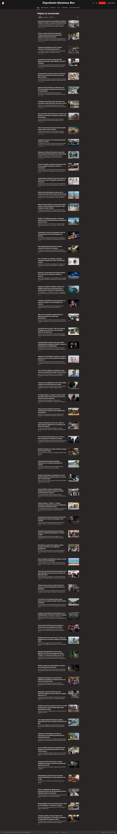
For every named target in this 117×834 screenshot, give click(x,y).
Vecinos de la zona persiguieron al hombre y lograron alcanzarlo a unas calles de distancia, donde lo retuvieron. (51, 629)
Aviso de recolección (27, 832)
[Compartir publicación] (96, 3)
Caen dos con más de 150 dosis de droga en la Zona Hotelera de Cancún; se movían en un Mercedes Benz (52, 573)
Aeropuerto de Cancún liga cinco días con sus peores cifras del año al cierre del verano (52, 102)
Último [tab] (40, 17)
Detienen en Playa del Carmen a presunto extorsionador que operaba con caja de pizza (52, 153)
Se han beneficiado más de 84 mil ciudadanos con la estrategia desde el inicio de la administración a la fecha (51, 537)
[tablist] (46, 17)
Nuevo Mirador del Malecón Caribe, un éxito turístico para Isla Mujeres (52, 560)
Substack (103, 832)
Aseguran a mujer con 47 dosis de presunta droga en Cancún (52, 140)
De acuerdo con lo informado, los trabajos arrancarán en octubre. (51, 781)
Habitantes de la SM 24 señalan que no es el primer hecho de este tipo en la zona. (52, 711)
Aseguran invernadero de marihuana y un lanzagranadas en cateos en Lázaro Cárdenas (52, 614)
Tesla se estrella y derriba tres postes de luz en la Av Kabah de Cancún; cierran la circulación (52, 166)
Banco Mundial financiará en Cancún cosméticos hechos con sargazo (50, 247)
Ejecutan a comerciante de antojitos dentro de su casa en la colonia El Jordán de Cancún (51, 274)
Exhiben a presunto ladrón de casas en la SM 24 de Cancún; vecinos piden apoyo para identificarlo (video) (52, 707)
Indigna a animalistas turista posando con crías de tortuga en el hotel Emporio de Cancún (51, 302)
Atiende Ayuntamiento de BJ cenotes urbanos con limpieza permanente (50, 48)
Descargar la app (64, 832)
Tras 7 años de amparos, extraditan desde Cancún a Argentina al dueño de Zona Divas (52, 371)
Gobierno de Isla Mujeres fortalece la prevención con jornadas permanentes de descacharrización (51, 735)
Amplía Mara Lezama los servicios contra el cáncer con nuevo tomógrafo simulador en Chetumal (52, 180)
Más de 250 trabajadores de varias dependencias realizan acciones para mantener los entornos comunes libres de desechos (51, 725)
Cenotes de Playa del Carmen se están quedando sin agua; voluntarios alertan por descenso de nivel (52, 763)
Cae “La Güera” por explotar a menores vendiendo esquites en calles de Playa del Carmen (51, 260)
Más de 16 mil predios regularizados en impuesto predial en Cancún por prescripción (50, 316)
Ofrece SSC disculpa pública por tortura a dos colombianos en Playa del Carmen (51, 437)
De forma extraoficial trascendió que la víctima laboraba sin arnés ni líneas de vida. (52, 807)
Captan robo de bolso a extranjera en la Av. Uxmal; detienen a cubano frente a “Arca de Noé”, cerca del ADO (52, 476)
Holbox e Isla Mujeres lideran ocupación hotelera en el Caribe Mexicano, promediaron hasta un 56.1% (52, 220)
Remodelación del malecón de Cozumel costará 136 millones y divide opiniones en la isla (51, 777)
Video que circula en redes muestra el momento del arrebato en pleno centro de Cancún (52, 481)
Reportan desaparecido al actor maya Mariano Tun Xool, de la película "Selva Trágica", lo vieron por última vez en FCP (51, 653)
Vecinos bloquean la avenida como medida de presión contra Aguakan (52, 453)
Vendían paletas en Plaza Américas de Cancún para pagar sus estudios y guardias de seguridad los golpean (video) (52, 817)
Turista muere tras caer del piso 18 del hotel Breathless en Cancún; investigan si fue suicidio (52, 518)
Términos (20, 832)
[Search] (93, 3)
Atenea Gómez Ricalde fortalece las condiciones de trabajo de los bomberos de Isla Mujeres (51, 410)
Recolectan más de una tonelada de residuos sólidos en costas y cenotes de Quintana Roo (52, 22)
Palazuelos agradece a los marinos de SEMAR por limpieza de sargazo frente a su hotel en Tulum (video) (51, 679)
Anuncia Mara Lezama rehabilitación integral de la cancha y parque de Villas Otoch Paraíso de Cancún (51, 490)
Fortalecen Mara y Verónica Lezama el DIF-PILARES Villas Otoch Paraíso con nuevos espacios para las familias (52, 396)
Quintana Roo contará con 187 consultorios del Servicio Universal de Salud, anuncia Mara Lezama (52, 75)
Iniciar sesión (111, 3)
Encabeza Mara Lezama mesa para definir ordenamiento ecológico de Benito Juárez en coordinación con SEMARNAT (52, 344)
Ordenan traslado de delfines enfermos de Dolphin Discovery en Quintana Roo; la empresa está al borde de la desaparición (51, 288)
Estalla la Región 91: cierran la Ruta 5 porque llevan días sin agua (52, 450)
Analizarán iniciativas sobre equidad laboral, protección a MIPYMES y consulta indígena (51, 61)
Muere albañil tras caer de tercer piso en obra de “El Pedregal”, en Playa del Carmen (52, 804)
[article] (58, 25)
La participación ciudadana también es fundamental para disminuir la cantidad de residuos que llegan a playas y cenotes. (51, 25)
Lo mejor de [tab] (45, 17)
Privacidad (16, 832)
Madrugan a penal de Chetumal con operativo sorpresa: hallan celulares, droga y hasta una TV (52, 693)
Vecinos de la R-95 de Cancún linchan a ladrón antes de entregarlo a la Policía (50, 626)
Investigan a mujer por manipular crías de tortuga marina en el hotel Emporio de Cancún (51, 234)
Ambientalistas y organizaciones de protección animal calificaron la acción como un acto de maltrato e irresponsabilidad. (50, 306)
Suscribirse (102, 3)
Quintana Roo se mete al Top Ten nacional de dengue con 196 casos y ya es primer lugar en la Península (51, 330)
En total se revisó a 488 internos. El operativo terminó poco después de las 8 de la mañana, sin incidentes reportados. (52, 697)
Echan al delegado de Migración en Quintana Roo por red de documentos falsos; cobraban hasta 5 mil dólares (52, 791)
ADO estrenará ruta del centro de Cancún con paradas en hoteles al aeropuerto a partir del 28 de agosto (52, 115)
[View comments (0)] (48, 29)
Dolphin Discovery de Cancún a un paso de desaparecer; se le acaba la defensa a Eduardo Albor (52, 639)
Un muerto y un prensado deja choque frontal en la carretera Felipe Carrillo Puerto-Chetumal (52, 600)
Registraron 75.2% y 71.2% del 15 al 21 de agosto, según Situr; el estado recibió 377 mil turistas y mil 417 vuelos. (51, 224)
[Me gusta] (39, 29)
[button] (38, 7)
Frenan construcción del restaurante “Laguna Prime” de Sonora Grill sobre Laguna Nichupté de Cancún (50, 35)
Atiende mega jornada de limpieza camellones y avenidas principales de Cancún (50, 463)
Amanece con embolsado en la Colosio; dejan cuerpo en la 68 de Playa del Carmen (52, 383)
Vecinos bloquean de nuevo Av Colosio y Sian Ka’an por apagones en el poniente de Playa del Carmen (51, 424)
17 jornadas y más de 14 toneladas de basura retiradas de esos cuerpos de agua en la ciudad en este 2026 (51, 51)
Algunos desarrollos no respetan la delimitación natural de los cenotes (51, 767)
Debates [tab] (51, 17)
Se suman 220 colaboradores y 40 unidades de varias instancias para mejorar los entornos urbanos (50, 467)
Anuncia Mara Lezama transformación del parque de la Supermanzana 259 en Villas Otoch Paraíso (51, 749)
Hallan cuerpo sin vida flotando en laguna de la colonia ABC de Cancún (51, 666)
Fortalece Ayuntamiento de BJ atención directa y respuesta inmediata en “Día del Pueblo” (51, 532)
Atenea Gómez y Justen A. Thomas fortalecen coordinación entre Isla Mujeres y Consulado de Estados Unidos (52, 504)
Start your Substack (55, 832)
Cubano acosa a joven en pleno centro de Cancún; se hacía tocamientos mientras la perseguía (51, 587)
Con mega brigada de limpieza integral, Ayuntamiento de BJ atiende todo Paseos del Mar (52, 721)
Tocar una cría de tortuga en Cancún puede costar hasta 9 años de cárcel (51, 128)
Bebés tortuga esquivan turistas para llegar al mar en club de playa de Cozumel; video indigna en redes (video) (52, 206)
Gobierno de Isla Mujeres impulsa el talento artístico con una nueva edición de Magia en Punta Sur (52, 358)
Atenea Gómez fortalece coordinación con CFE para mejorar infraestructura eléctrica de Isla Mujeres (51, 89)
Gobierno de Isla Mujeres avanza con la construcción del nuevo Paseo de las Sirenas (52, 193)
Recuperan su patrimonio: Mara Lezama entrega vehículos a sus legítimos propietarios (50, 546)
